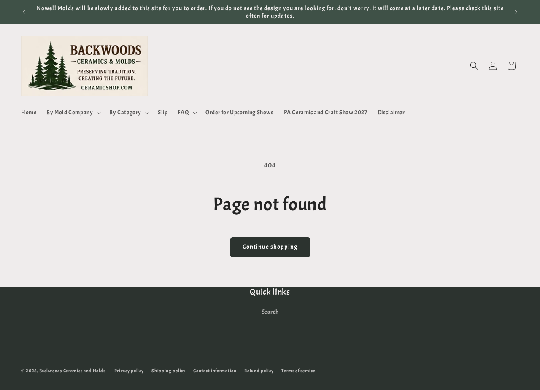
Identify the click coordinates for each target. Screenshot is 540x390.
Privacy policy (129, 370)
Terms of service (298, 370)
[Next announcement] (516, 12)
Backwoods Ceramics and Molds (72, 371)
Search (270, 311)
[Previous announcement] (24, 12)
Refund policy (258, 370)
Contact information (214, 370)
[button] (72, 112)
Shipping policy (168, 370)
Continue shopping (270, 247)
